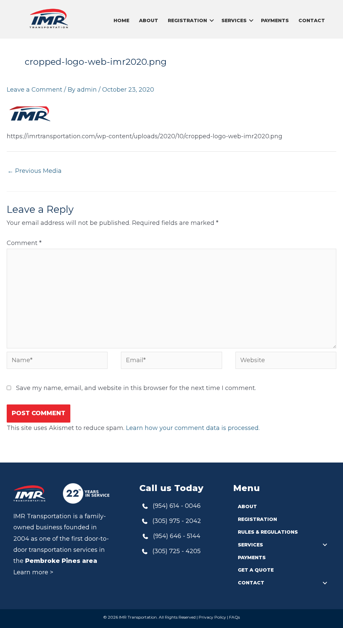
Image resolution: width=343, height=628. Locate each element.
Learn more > (33, 572)
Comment (24, 243)
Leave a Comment (34, 89)
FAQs (234, 617)
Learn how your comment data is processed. (193, 428)
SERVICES (234, 20)
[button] (211, 20)
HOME (121, 20)
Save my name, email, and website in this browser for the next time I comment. (136, 388)
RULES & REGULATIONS (268, 532)
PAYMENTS (275, 20)
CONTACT (311, 20)
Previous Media (34, 171)
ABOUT (148, 20)
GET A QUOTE (256, 570)
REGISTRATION (187, 20)
